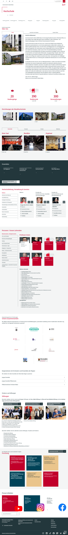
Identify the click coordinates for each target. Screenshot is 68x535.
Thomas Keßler (24, 278)
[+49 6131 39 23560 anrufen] (32, 202)
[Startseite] (7, 15)
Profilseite (23, 215)
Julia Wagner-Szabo (25, 295)
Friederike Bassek (25, 271)
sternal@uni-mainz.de (57, 213)
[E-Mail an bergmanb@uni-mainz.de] (45, 202)
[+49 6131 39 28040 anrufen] (48, 202)
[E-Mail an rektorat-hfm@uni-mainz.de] (29, 202)
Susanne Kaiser (24, 277)
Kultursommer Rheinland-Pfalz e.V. (10, 440)
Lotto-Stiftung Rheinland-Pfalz (9, 441)
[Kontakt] (12, 1)
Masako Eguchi (24, 302)
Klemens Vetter (24, 298)
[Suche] (6, 1)
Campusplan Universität (8, 525)
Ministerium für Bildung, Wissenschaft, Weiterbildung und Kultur (16, 446)
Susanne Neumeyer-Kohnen (27, 284)
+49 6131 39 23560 (25, 213)
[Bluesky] (61, 533)
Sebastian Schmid (25, 290)
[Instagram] (43, 533)
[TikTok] (50, 533)
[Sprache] (9, 1)
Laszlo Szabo (24, 294)
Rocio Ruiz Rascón (25, 287)
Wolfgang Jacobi (48, 474)
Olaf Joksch (24, 305)
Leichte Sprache (53, 525)
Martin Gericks (24, 275)
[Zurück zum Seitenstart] (65, 532)
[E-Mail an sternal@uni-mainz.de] (64, 202)
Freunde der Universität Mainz (9, 436)
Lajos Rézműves (25, 285)
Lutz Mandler (24, 283)
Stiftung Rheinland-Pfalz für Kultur (10, 444)
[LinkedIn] (47, 533)
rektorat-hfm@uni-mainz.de (26, 211)
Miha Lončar (24, 280)
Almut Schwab (24, 291)
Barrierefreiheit (53, 527)
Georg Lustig (24, 281)
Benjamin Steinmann (25, 293)
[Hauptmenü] (3, 1)
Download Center (38, 521)
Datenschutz (53, 523)
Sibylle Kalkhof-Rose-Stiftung (9, 438)
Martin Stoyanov (25, 297)
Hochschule (11, 15)
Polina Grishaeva (25, 304)
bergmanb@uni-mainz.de (42, 211)
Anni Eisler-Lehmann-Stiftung (9, 434)
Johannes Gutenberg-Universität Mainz (9, 533)
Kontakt (52, 520)
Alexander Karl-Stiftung (8, 433)
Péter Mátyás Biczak (25, 273)
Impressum (53, 521)
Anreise (36, 520)
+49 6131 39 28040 (41, 213)
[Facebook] (54, 533)
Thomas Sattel (24, 288)
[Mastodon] (57, 533)
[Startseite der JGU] (59, 1)
